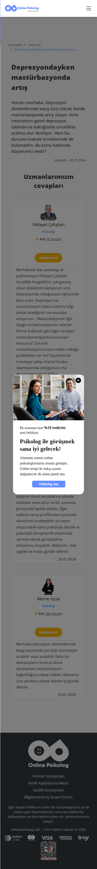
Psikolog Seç (48, 484)
